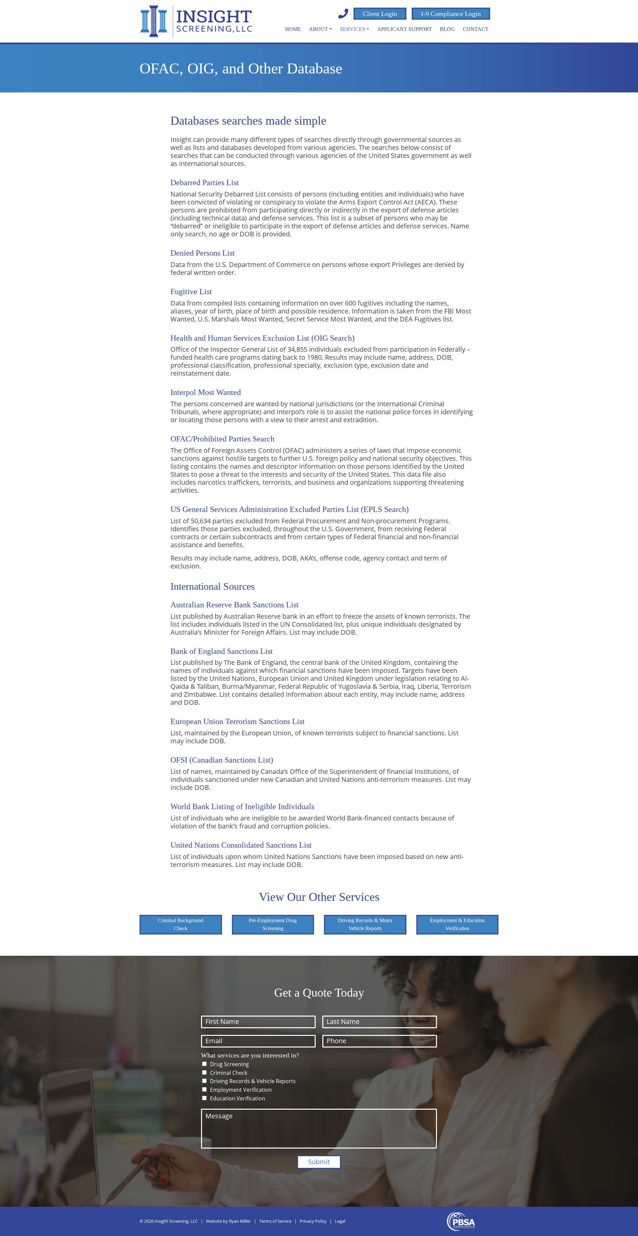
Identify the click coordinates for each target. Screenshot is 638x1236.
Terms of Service (275, 1221)
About (318, 29)
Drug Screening (229, 1064)
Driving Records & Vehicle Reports (253, 1081)
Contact (475, 29)
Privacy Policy (313, 1221)
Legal (340, 1221)
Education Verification (237, 1098)
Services (352, 29)
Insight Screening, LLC (176, 1221)
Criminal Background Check (180, 924)
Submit (319, 1161)
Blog (447, 29)
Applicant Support (404, 29)
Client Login (380, 13)
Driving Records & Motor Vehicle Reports (365, 924)
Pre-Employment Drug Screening (273, 924)
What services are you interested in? (250, 1055)
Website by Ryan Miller (228, 1221)
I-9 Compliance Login (451, 13)
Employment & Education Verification (457, 924)
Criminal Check (228, 1072)
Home (293, 29)
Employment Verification (241, 1089)
